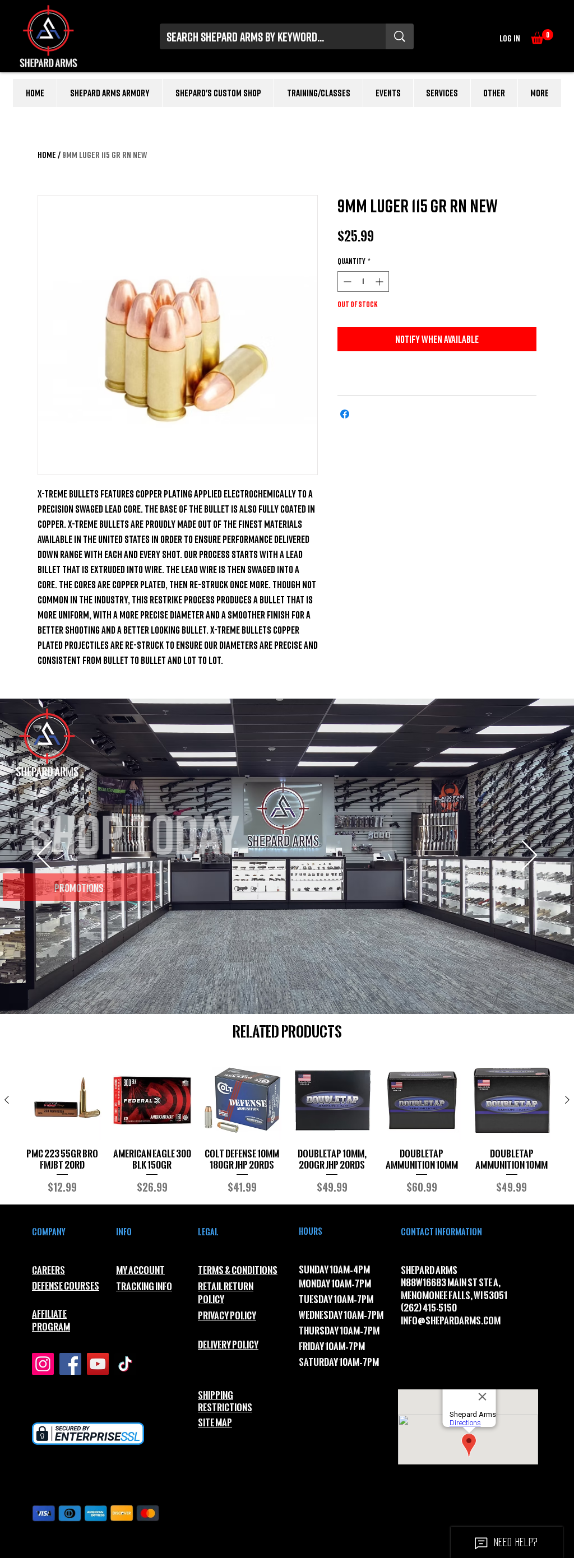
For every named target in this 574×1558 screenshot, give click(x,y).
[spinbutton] (363, 281)
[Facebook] (70, 1364)
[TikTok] (125, 1364)
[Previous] (44, 856)
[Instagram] (43, 1364)
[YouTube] (98, 1364)
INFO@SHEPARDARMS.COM (451, 1320)
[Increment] (380, 281)
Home (47, 154)
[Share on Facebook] (344, 414)
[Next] (529, 856)
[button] (542, 36)
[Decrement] (346, 281)
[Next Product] (567, 1099)
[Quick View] (62, 1100)
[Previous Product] (6, 1099)
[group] (287, 1128)
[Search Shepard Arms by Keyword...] (400, 36)
